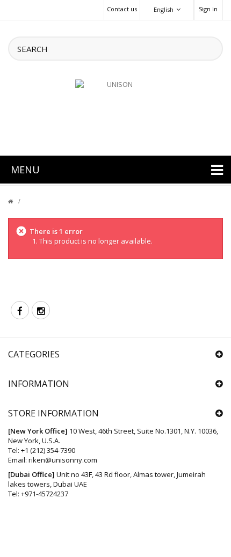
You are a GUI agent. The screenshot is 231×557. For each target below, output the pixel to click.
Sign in (208, 9)
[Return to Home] (17, 201)
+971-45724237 (44, 494)
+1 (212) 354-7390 (48, 450)
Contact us (122, 9)
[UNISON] (115, 111)
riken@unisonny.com (62, 460)
